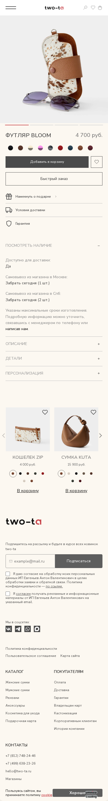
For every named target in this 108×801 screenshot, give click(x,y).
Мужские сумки (18, 690)
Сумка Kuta (76, 457)
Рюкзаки (12, 698)
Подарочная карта (21, 721)
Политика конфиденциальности (31, 648)
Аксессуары (15, 705)
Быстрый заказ (54, 178)
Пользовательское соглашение (31, 656)
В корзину (28, 491)
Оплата (60, 682)
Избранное (93, 8)
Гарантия (23, 223)
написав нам (17, 328)
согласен (23, 594)
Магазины (14, 779)
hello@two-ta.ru (18, 771)
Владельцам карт (68, 705)
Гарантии (61, 698)
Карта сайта (70, 656)
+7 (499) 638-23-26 (20, 763)
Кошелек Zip (27, 457)
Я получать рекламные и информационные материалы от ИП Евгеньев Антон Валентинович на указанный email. (52, 598)
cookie (46, 795)
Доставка (61, 690)
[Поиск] (85, 7)
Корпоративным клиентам (75, 721)
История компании (69, 728)
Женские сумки (18, 682)
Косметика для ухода (23, 713)
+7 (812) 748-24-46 (20, 756)
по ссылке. (54, 586)
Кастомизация (65, 713)
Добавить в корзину (47, 162)
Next (100, 435)
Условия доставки (30, 210)
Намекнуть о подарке (33, 196)
